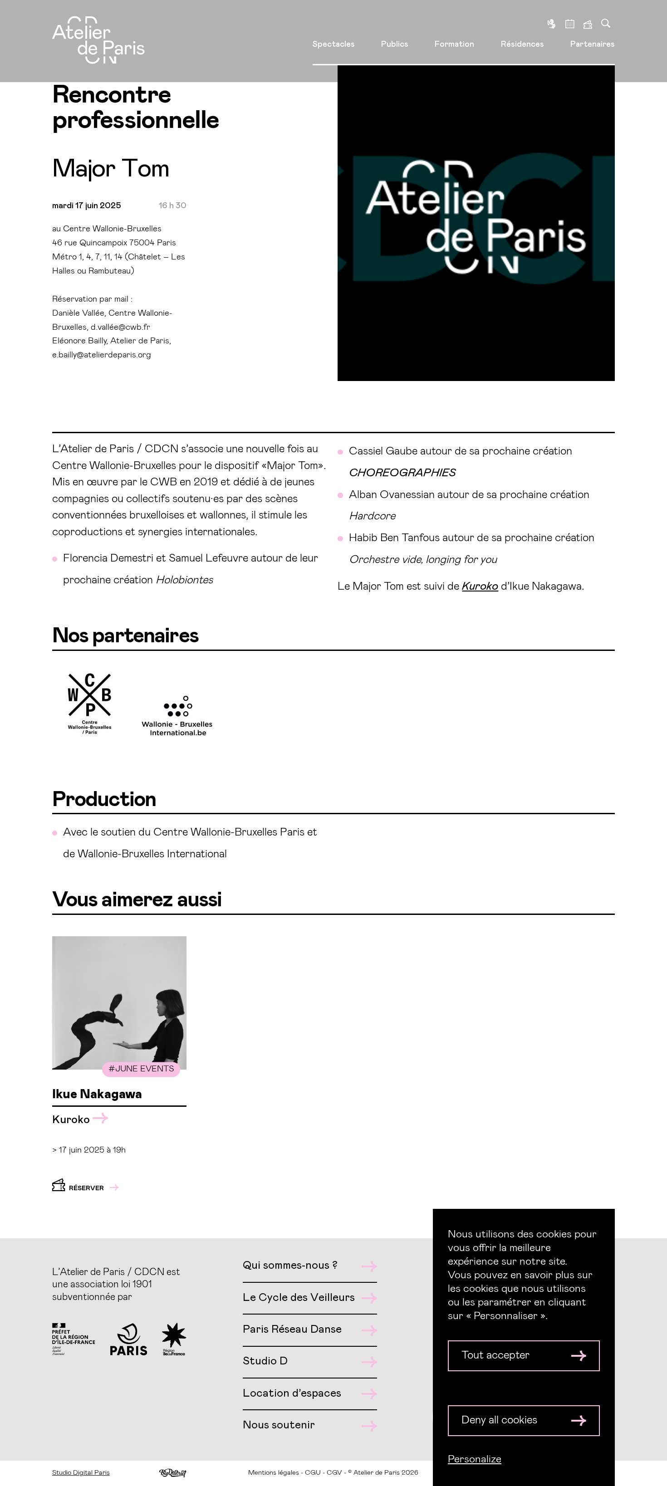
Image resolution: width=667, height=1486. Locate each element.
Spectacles (334, 44)
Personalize (474, 1459)
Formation (454, 44)
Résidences (522, 44)
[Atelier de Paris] (98, 41)
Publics (394, 44)
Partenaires (592, 44)
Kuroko (72, 1119)
